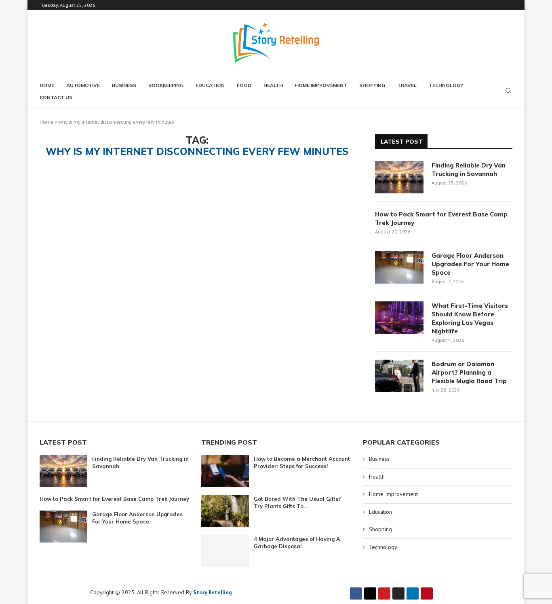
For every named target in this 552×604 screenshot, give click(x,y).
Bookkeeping (165, 85)
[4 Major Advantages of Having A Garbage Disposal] (225, 551)
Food (244, 85)
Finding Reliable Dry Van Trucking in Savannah (469, 169)
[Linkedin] (413, 593)
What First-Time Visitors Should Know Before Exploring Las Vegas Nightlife (470, 318)
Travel (407, 85)
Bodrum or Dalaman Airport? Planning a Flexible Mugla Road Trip (469, 372)
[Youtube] (384, 593)
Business (124, 85)
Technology (446, 85)
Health (273, 85)
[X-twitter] (370, 593)
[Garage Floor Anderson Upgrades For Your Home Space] (399, 267)
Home (47, 85)
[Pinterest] (427, 593)
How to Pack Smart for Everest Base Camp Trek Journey (441, 218)
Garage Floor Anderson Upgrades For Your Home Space (470, 264)
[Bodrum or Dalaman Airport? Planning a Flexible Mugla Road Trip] (399, 376)
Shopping (372, 85)
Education (210, 85)
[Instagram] (398, 593)
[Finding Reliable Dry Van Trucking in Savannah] (399, 177)
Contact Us (56, 97)
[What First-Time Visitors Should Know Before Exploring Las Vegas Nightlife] (399, 317)
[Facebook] (356, 593)
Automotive (83, 85)
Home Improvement (321, 85)
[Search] (508, 91)
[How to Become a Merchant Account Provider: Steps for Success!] (225, 471)
